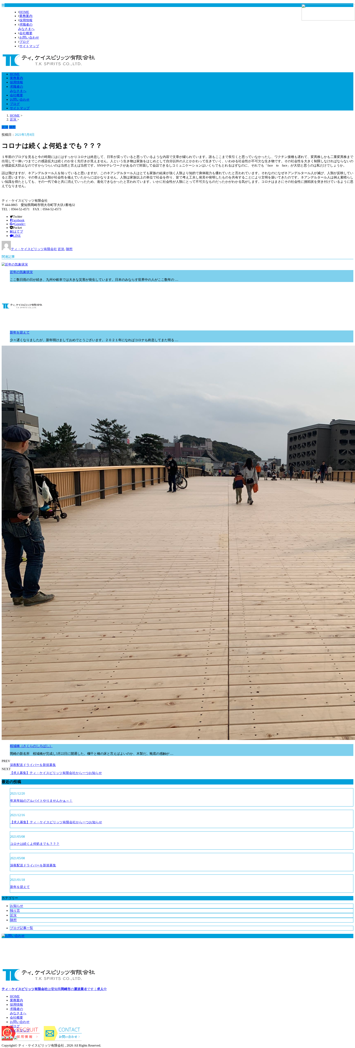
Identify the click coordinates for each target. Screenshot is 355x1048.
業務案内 (25, 16)
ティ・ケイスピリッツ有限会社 (34, 249)
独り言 (15, 910)
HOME (24, 12)
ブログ (24, 42)
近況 (61, 249)
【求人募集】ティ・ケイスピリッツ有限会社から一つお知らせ (56, 773)
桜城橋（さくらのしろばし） (31, 746)
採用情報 (25, 20)
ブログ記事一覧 (21, 928)
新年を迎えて (20, 332)
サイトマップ (29, 46)
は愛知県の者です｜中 (54, 989)
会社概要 (25, 33)
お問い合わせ (29, 37)
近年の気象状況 (21, 272)
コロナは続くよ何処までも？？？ (34, 844)
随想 (69, 249)
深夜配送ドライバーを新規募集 (33, 765)
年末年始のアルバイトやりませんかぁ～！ (41, 800)
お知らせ (16, 906)
